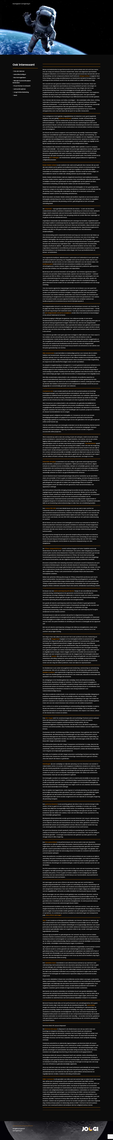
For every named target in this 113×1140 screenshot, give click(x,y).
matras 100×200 (50, 508)
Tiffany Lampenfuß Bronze (53, 548)
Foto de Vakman (19, 71)
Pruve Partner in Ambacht (22, 86)
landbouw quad (48, 264)
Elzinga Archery (84, 76)
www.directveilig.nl (20, 74)
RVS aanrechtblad (51, 842)
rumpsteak (48, 209)
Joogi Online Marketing (21, 92)
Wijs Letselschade (48, 353)
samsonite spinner (20, 89)
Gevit (15, 95)
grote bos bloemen (51, 804)
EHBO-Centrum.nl (48, 1079)
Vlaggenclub (55, 639)
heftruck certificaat (65, 118)
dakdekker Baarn (50, 963)
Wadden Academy (49, 672)
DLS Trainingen (54, 157)
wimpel (54, 656)
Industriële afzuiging (49, 462)
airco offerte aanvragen (53, 915)
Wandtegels (46, 764)
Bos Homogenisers (20, 77)
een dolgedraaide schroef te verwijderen (58, 313)
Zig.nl (44, 920)
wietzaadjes (91, 1005)
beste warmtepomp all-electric (64, 591)
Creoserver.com (48, 391)
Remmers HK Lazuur (51, 1029)
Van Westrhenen (90, 443)
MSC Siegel (49, 718)
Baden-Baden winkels (49, 165)
